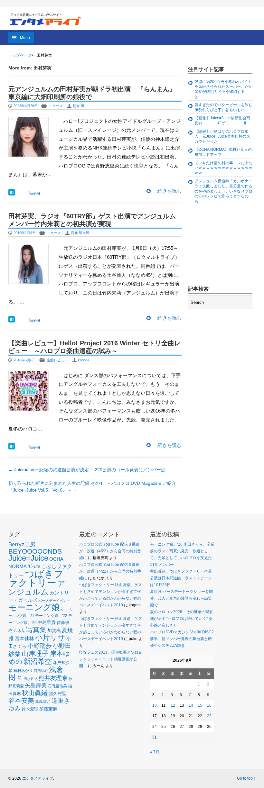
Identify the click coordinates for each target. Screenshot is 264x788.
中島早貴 (47, 622)
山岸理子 (35, 653)
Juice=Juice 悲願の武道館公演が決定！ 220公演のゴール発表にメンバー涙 (86, 469)
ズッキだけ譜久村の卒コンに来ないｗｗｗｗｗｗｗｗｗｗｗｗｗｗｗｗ (223, 168)
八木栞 (19, 631)
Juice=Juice (28, 558)
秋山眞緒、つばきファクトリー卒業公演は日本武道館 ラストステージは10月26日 (181, 578)
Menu (25, 37)
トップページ (20, 55)
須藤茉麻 (48, 708)
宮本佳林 (24, 638)
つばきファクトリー (35, 578)
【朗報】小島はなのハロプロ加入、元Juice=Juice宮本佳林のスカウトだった (222, 136)
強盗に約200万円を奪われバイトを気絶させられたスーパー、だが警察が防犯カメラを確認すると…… (223, 89)
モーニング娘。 (38, 607)
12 (173, 705)
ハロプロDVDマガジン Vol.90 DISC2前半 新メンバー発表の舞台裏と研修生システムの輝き (182, 639)
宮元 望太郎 (80, 233)
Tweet (34, 193)
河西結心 (41, 671)
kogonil (83, 360)
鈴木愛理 (30, 709)
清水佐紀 (31, 679)
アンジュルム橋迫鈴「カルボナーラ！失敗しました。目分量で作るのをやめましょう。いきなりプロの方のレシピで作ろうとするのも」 (223, 191)
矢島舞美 (36, 686)
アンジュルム (36, 587)
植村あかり (23, 670)
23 (209, 716)
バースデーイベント (54, 600)
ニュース (56, 106)
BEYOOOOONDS (35, 551)
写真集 (36, 629)
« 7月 (154, 752)
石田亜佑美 (57, 686)
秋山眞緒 (35, 692)
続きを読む (169, 191)
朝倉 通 (78, 106)
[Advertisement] (226, 246)
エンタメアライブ (37, 778)
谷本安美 (21, 700)
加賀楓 (54, 630)
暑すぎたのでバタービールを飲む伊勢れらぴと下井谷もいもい (223, 107)
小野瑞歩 (39, 645)
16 (209, 705)
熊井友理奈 (53, 678)
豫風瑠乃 (43, 701)
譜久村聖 (58, 693)
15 (200, 705)
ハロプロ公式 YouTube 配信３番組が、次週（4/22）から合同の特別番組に (110, 551)
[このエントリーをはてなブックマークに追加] (11, 193)
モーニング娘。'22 (51, 615)
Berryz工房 (21, 544)
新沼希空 (38, 662)
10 (154, 705)
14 (191, 705)
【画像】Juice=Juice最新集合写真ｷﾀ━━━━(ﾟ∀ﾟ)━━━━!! (222, 120)
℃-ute (34, 566)
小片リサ (50, 637)
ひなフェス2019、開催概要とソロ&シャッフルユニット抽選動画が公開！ (110, 659)
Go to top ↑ (246, 778)
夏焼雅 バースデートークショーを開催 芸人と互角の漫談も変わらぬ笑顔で (181, 598)
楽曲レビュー (57, 360)
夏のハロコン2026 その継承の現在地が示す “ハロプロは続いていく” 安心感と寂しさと (181, 619)
